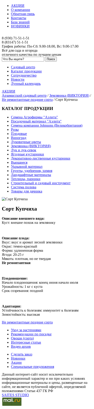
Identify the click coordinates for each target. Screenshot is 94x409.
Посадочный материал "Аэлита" (36, 121)
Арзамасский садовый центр (24, 95)
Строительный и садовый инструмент (40, 183)
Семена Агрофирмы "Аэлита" (34, 117)
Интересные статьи (26, 342)
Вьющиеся (19, 162)
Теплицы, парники (25, 179)
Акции (16, 362)
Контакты (18, 18)
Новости (17, 79)
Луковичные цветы (26, 142)
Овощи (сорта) (22, 338)
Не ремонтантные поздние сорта (27, 100)
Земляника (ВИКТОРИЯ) (69, 95)
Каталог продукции (26, 71)
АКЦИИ (17, 6)
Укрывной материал (26, 166)
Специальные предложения (32, 367)
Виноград (18, 138)
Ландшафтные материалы (31, 175)
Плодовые (19, 134)
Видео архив (21, 346)
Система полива (23, 187)
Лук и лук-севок (23, 150)
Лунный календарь (26, 84)
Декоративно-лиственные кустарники (40, 158)
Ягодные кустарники (27, 154)
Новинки (18, 358)
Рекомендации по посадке (31, 334)
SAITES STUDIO (15, 395)
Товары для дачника (26, 191)
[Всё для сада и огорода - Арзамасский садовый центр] (47, 34)
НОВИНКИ (20, 26)
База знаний (20, 22)
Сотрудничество (24, 75)
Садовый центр (23, 67)
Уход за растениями (26, 330)
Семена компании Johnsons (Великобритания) (46, 125)
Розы (15, 129)
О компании (20, 10)
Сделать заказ (21, 354)
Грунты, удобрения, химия (31, 171)
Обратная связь (23, 14)
